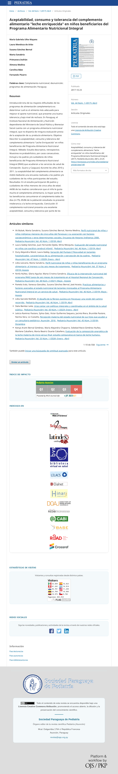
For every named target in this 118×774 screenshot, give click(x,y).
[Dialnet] (59, 485)
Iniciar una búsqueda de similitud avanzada (46, 350)
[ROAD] (59, 539)
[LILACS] (59, 478)
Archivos (21, 11)
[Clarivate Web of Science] (59, 417)
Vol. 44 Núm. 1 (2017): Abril (39, 11)
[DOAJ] (59, 505)
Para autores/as (16, 655)
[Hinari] (59, 497)
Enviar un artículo (20, 362)
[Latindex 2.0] (59, 444)
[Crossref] (59, 549)
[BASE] (59, 531)
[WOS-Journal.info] (59, 397)
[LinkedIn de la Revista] (66, 632)
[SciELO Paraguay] (59, 430)
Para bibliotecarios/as (18, 660)
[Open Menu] (9, 3)
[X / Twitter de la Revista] (59, 632)
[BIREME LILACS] (59, 468)
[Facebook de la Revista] (51, 632)
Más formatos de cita (82, 170)
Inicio (11, 11)
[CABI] (59, 521)
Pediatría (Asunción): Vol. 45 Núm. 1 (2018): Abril (38, 241)
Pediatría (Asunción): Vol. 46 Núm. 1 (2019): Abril (77, 248)
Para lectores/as (16, 651)
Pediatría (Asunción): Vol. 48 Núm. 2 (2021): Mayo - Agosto (43, 280)
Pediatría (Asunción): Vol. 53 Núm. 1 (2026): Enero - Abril (42, 338)
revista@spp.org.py (59, 737)
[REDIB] (59, 512)
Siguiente (100, 344)
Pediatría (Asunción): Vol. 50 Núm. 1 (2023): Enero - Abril (51, 309)
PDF (77, 76)
